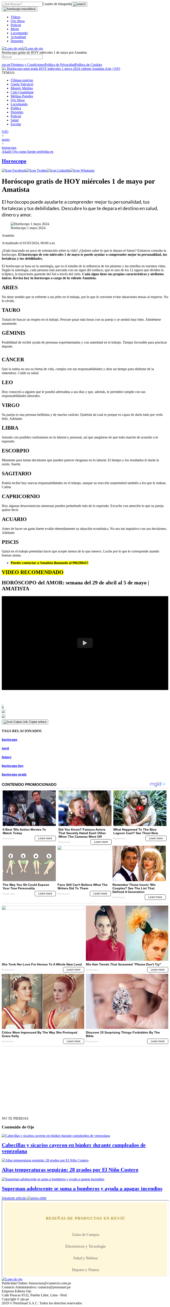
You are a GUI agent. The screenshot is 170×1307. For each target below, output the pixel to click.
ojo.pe (6, 65)
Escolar (16, 124)
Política (16, 108)
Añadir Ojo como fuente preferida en (27, 151)
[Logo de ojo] (12, 48)
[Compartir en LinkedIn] (58, 170)
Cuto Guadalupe (22, 92)
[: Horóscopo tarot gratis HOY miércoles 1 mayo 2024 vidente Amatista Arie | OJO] (61, 69)
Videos (15, 17)
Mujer (15, 29)
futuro (6, 757)
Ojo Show (18, 21)
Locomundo (19, 33)
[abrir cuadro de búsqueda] (79, 4)
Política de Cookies (88, 65)
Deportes (17, 41)
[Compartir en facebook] (14, 170)
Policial (16, 25)
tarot (5, 748)
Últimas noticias (22, 80)
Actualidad (18, 37)
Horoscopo (14, 161)
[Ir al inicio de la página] (12, 1110)
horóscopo (9, 739)
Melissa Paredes (22, 96)
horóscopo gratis (14, 774)
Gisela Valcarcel (22, 84)
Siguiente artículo (14, 1198)
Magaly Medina (22, 88)
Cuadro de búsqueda (57, 4)
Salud (15, 120)
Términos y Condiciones (27, 65)
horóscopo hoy (13, 766)
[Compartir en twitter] (36, 170)
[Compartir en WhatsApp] (82, 170)
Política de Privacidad (60, 65)
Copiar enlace (37, 721)
